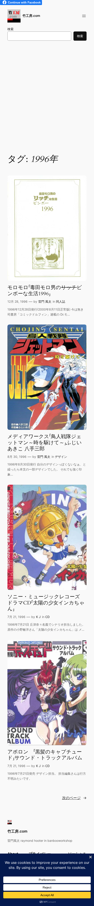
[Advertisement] (47, 96)
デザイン (61, 456)
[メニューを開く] (84, 16)
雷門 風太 (44, 301)
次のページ (74, 798)
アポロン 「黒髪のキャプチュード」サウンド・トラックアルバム (44, 755)
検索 (10, 29)
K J (38, 617)
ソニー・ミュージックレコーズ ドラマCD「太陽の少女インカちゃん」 (46, 603)
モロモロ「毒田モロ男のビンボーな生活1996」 (44, 291)
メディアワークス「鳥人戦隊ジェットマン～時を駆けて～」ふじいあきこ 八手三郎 (44, 443)
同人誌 (60, 301)
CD (47, 617)
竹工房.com (31, 16)
